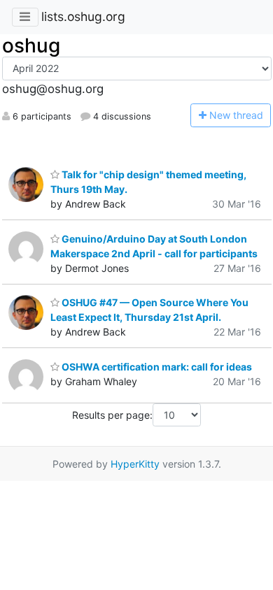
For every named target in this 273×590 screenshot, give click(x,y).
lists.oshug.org (83, 16)
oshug (31, 45)
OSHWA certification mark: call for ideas (155, 367)
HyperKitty (135, 464)
